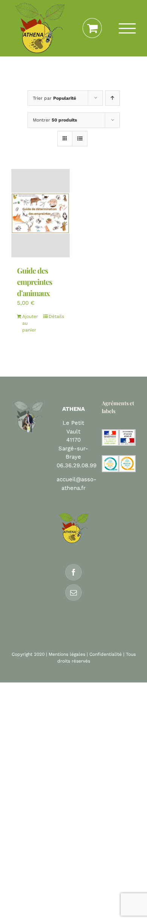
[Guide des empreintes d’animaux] (40, 213)
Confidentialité (105, 654)
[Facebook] (73, 572)
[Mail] (73, 592)
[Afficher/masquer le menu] (127, 28)
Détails (56, 316)
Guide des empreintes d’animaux (34, 281)
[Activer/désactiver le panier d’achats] (92, 28)
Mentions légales (67, 654)
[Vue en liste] (79, 138)
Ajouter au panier (30, 323)
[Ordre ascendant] (112, 98)
